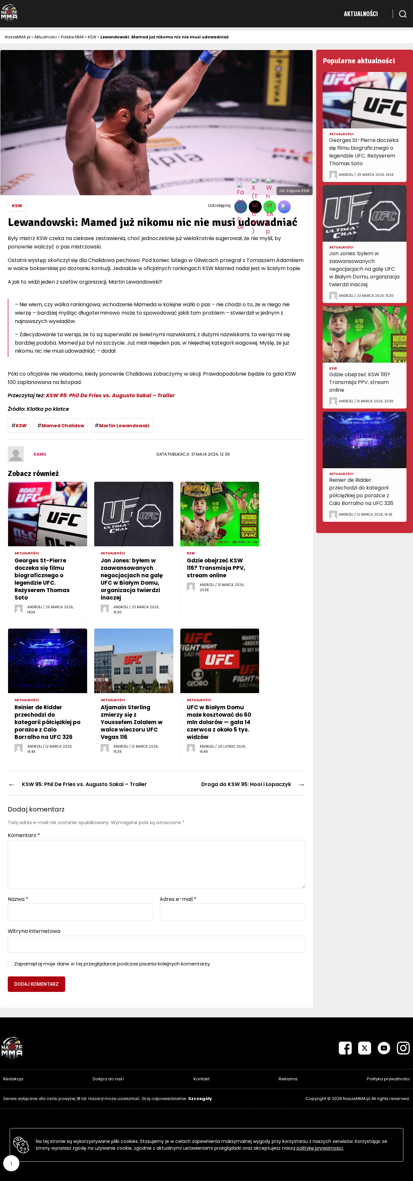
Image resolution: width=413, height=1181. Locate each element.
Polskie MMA (72, 37)
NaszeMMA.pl (17, 37)
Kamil (40, 454)
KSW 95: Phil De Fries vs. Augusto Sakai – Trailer (110, 395)
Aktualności (361, 13)
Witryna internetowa (34, 930)
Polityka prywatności (388, 1079)
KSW (92, 37)
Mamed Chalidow (63, 425)
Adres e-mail (178, 899)
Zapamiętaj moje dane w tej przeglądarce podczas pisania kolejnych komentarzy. (112, 964)
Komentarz (24, 835)
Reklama (288, 1079)
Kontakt (201, 1079)
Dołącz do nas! (108, 1079)
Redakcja (13, 1079)
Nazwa (18, 899)
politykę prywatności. (320, 1148)
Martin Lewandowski (124, 425)
